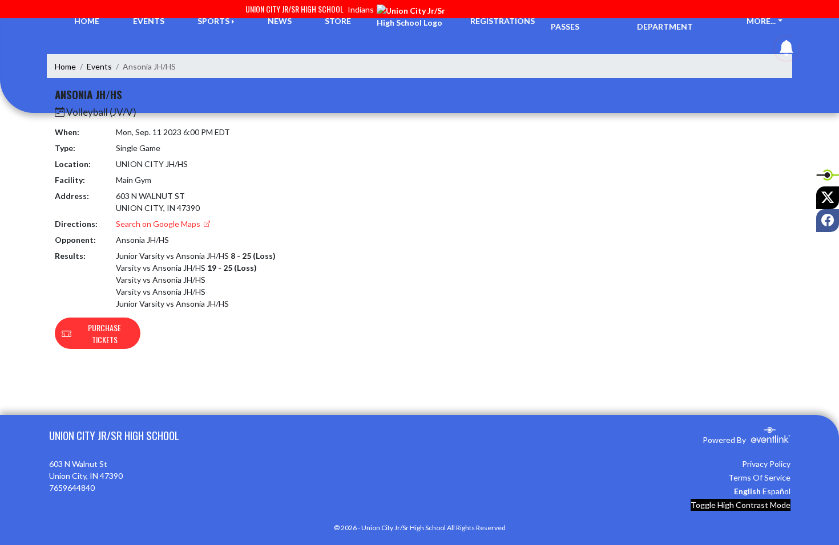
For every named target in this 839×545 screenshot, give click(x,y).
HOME (86, 21)
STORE (338, 21)
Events (99, 66)
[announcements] (786, 50)
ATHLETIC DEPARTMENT (665, 20)
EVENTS (148, 21)
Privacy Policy (766, 464)
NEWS (280, 21)
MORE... (761, 21)
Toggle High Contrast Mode (740, 505)
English (747, 491)
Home (65, 66)
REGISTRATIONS (502, 21)
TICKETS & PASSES (572, 20)
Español (776, 491)
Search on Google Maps (159, 224)
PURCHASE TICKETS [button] (104, 333)
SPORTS (213, 21)
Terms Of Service (759, 477)
